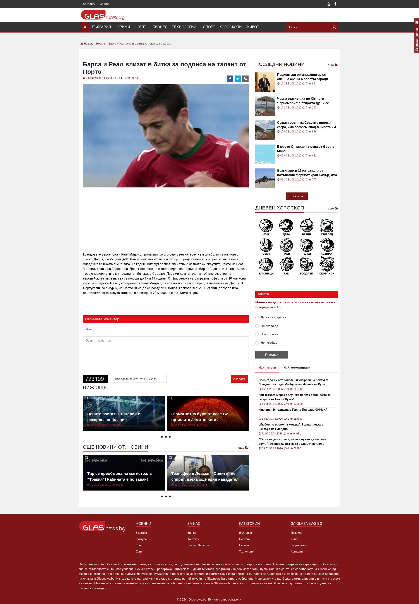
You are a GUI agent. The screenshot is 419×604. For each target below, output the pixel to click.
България (101, 27)
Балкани (244, 539)
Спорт (209, 27)
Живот (252, 27)
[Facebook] (335, 4)
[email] (245, 79)
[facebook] (230, 79)
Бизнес (160, 27)
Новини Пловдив (198, 545)
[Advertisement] (165, 219)
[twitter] (238, 79)
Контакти (89, 3)
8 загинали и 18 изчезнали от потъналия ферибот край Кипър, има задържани (307, 173)
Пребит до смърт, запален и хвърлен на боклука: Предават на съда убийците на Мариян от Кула (293, 382)
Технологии (184, 27)
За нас (104, 3)
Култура (141, 539)
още (241, 447)
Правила (296, 532)
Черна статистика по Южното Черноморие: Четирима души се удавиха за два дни (303, 101)
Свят (141, 27)
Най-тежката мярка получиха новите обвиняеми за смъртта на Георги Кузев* (294, 397)
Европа (244, 545)
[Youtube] (329, 4)
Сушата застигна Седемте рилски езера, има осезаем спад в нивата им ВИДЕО (306, 125)
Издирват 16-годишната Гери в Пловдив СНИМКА (293, 409)
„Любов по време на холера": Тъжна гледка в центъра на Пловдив (291, 427)
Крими (124, 27)
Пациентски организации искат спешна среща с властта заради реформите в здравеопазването (302, 77)
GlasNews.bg (93, 77)
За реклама (298, 545)
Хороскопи (231, 27)
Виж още (296, 196)
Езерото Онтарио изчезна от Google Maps (305, 149)
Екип (294, 539)
